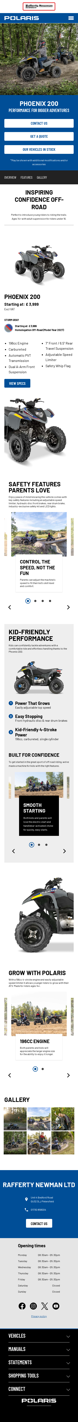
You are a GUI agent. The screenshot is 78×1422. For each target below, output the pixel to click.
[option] (39, 553)
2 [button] (35, 601)
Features (26, 177)
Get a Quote (39, 136)
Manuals (16, 1349)
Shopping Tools (23, 1375)
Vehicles (16, 1335)
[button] (10, 607)
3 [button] (42, 601)
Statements (20, 1362)
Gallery (42, 177)
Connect (16, 1389)
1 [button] (28, 601)
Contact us (39, 123)
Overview (10, 177)
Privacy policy (39, 1316)
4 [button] (50, 601)
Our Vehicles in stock (39, 149)
